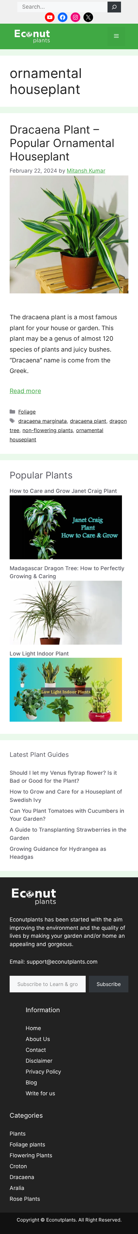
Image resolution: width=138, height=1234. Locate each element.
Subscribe (109, 984)
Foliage (27, 411)
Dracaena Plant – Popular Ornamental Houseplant (62, 143)
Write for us (40, 1093)
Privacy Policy (43, 1071)
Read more (25, 391)
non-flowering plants (47, 430)
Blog (31, 1082)
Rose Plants (25, 1199)
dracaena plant (88, 421)
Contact (36, 1050)
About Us (38, 1039)
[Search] (114, 7)
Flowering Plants (31, 1155)
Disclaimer (39, 1061)
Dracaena (22, 1177)
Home (33, 1028)
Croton (18, 1166)
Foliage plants (27, 1144)
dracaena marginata (42, 421)
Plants (18, 1133)
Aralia (17, 1188)
